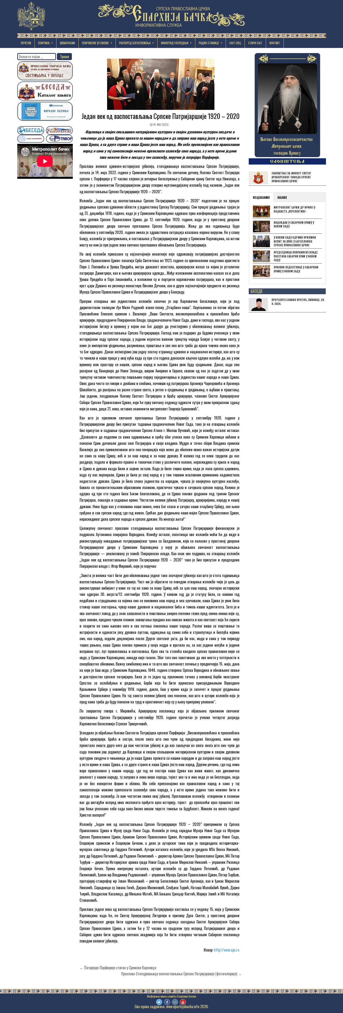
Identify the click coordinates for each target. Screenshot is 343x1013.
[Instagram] (175, 1002)
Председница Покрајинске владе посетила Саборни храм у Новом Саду (296, 256)
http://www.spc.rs (226, 950)
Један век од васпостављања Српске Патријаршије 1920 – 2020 (161, 116)
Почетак (26, 43)
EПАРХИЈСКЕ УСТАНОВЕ (95, 43)
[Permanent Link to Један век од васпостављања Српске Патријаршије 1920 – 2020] (161, 84)
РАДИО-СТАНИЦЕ (209, 43)
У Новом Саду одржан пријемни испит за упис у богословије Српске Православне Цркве (295, 241)
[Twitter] (159, 1002)
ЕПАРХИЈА (43, 43)
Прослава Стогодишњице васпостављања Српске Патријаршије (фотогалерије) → (181, 973)
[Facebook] (167, 1002)
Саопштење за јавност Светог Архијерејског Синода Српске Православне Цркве (291, 177)
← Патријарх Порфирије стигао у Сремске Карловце (118, 967)
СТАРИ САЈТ (255, 43)
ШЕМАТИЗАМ (67, 43)
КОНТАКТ (275, 43)
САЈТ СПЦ (235, 43)
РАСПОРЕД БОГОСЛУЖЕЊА (134, 43)
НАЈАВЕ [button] (282, 197)
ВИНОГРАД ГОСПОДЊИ (174, 43)
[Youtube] (183, 1002)
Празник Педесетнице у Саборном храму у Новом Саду (296, 269)
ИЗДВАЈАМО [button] (261, 197)
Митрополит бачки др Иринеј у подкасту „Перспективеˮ (294, 209)
